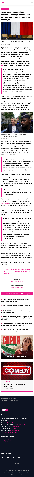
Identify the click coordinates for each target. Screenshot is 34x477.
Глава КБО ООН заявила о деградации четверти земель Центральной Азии (14, 330)
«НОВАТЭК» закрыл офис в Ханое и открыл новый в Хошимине (16, 311)
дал (2, 65)
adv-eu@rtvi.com (15, 430)
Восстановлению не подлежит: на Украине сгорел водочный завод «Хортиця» (16, 324)
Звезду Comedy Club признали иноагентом (14, 385)
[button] (32, 2)
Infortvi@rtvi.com (19, 424)
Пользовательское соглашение (9, 400)
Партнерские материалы (9, 432)
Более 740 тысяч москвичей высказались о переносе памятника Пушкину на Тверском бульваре (16, 318)
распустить (5, 203)
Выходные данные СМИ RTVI (8, 398)
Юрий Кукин (17, 279)
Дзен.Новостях (9, 440)
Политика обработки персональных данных (13, 403)
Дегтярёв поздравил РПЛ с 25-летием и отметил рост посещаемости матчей (15, 306)
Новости (13, 9)
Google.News (6, 442)
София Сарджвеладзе (17, 285)
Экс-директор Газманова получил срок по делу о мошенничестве (16, 300)
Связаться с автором (17, 281)
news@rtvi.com (15, 426)
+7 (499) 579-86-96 (9, 422)
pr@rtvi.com (14, 428)
